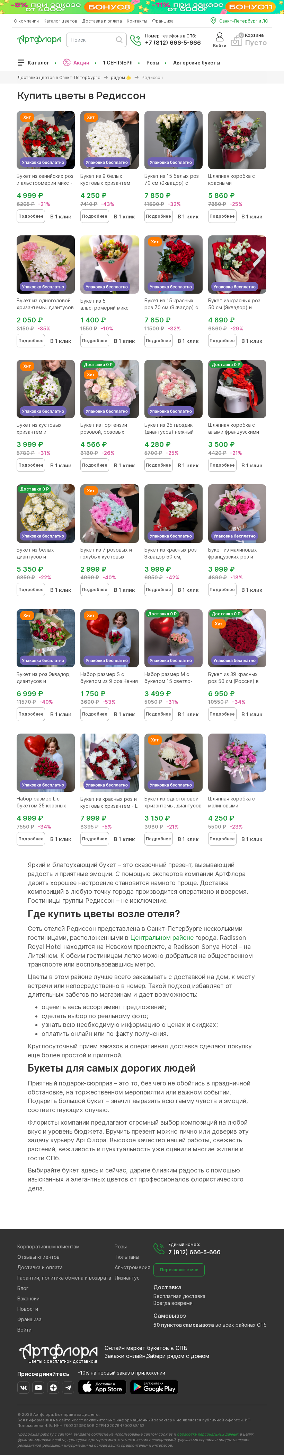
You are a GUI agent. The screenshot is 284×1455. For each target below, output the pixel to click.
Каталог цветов (60, 21)
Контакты (137, 21)
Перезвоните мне (179, 1269)
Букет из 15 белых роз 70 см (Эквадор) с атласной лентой (171, 183)
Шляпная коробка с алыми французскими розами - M (233, 432)
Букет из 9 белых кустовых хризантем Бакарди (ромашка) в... (107, 183)
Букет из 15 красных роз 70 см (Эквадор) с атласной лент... (171, 307)
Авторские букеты (196, 63)
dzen (53, 1388)
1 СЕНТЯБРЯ (118, 63)
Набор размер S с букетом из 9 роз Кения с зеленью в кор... (109, 681)
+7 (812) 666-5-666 (173, 42)
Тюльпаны (127, 1257)
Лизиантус (127, 1278)
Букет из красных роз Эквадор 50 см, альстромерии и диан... (172, 556)
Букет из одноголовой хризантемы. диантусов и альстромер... (45, 307)
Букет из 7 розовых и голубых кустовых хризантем (106, 556)
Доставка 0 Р (98, 364)
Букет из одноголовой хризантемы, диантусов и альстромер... (173, 805)
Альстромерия (132, 1267)
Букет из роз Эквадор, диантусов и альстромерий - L (44, 681)
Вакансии (28, 1298)
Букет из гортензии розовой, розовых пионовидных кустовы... (109, 432)
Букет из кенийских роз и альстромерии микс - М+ (45, 183)
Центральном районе (162, 937)
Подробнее (31, 216)
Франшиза (163, 21)
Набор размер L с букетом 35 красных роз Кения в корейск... (43, 805)
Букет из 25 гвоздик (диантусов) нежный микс (169, 432)
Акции (81, 63)
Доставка (167, 1287)
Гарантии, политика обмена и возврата (64, 1278)
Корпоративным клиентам (48, 1246)
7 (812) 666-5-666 (194, 1252)
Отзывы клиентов (38, 1257)
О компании (26, 21)
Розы (153, 63)
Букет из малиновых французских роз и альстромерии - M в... (234, 556)
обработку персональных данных (208, 1434)
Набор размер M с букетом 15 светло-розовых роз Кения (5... (172, 681)
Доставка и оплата (102, 21)
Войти (24, 1330)
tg (68, 1388)
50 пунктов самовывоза (183, 1325)
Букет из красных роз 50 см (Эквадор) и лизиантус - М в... (234, 307)
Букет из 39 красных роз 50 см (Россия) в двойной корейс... (233, 681)
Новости (27, 1309)
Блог (22, 1288)
